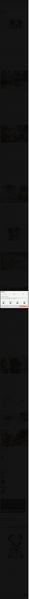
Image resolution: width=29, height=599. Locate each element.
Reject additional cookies (5, 306)
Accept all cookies (23, 306)
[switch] (11, 303)
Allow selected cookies (14, 306)
